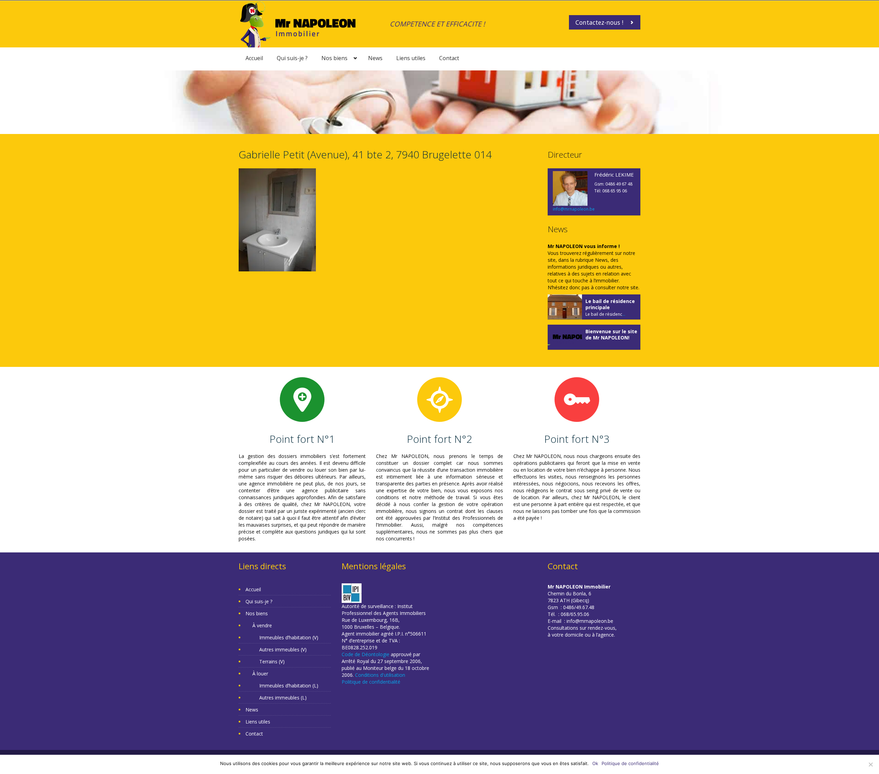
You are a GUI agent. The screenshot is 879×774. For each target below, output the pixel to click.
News (375, 58)
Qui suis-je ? (292, 58)
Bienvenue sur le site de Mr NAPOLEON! (611, 334)
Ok (595, 763)
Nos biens (334, 58)
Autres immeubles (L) (283, 697)
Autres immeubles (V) (283, 649)
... (623, 314)
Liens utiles (410, 58)
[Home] (298, 23)
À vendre (262, 625)
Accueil (254, 58)
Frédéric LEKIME (614, 174)
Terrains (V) (272, 661)
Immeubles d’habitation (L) (288, 685)
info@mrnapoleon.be (574, 209)
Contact (449, 58)
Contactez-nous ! (599, 22)
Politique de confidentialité (371, 681)
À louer (260, 673)
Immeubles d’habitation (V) (288, 637)
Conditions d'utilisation (380, 675)
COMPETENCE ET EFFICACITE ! (437, 24)
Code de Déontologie (365, 654)
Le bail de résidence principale (610, 304)
